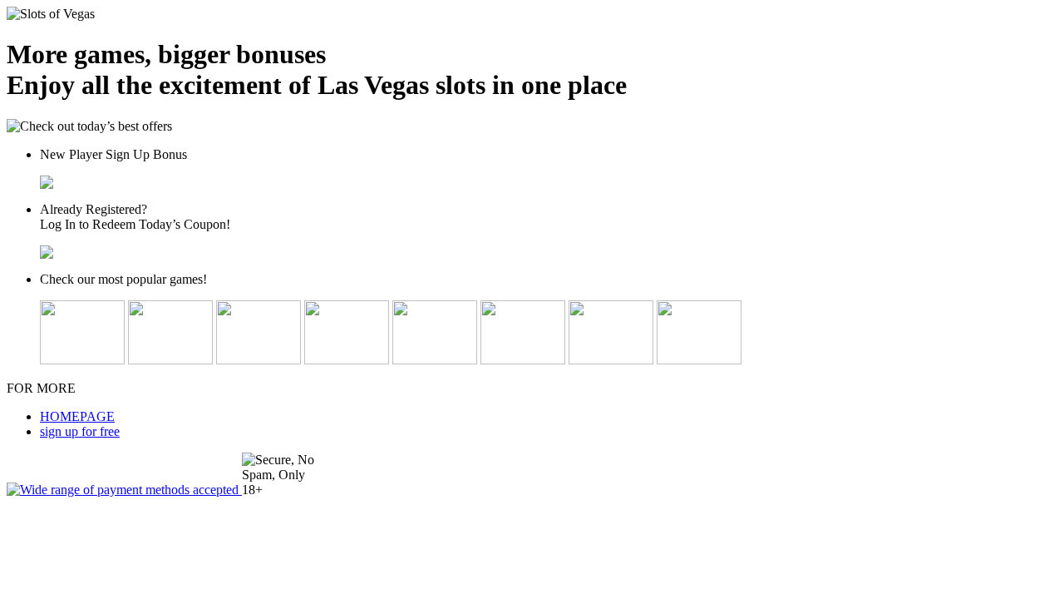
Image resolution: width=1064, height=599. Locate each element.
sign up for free (80, 431)
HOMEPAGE (77, 416)
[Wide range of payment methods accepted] (124, 490)
